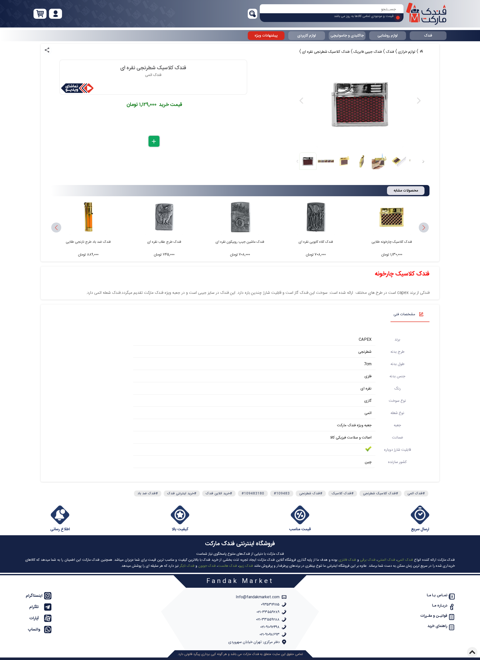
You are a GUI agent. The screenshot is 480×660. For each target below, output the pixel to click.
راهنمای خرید (437, 626)
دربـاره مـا (439, 605)
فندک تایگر (187, 566)
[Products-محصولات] (421, 51)
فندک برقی (367, 560)
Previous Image (301, 101)
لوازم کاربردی (306, 35)
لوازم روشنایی (388, 35)
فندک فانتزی (347, 560)
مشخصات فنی (404, 314)
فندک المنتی (386, 560)
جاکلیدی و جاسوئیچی (347, 35)
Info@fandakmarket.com (258, 597)
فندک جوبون (207, 566)
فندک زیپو (246, 566)
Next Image (418, 101)
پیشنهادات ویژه (266, 35)
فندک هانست (227, 566)
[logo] (426, 13)
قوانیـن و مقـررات (433, 616)
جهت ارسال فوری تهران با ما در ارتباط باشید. (364, 17)
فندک (428, 35)
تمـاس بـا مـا (437, 595)
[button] (56, 227)
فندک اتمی (405, 560)
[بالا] (472, 652)
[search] (332, 9)
